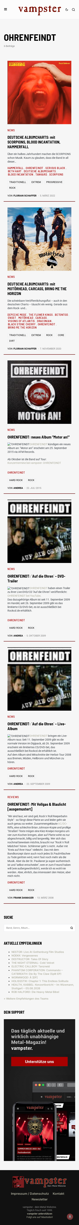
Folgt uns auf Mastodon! (39, 1217)
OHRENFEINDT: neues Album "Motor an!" (38, 437)
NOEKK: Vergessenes (25, 955)
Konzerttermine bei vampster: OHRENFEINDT (34, 462)
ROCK (12, 187)
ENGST (12, 317)
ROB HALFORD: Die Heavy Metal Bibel (35, 991)
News (11, 130)
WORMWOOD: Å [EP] (25, 977)
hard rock (16, 480)
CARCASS (41, 317)
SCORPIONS (56, 174)
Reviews (13, 797)
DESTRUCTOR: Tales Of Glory (30, 959)
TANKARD (41, 174)
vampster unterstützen (39, 1213)
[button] (5, 9)
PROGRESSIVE (54, 182)
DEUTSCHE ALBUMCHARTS (40, 171)
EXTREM (36, 182)
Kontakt (58, 1193)
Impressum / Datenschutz (30, 1193)
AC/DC (62, 823)
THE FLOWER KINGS (41, 314)
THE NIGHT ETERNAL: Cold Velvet (33, 962)
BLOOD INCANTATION (21, 174)
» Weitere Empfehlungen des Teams (26, 998)
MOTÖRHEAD (26, 317)
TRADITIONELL (17, 182)
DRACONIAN (44, 321)
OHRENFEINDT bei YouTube (23, 595)
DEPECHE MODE (17, 314)
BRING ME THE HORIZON (22, 327)
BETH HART (15, 171)
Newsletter (40, 1199)
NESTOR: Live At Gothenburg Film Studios (38, 951)
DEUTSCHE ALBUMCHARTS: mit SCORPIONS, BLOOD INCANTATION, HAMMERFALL (33, 142)
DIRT (12, 340)
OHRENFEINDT (35, 168)
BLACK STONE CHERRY (22, 324)
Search (71, 927)
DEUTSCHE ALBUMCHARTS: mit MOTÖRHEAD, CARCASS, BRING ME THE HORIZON (37, 289)
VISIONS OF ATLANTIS (22, 321)
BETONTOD (61, 314)
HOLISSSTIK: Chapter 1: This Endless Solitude (40, 981)
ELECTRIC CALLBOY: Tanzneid (31, 966)
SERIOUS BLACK (55, 168)
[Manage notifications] (70, 1217)
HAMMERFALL (15, 168)
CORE (61, 335)
